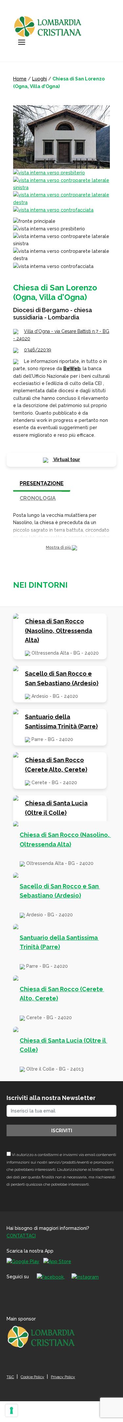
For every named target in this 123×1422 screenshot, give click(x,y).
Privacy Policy (63, 1377)
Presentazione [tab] (42, 483)
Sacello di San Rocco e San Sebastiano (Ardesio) (61, 678)
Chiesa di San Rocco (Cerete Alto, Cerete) (56, 764)
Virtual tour (66, 459)
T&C (10, 1377)
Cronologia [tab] (38, 498)
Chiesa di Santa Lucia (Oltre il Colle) (56, 808)
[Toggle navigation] (21, 42)
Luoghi (39, 78)
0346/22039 (37, 349)
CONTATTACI (21, 1235)
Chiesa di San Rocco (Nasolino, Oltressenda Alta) (58, 631)
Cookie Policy (32, 1377)
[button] (61, 548)
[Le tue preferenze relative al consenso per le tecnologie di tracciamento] (11, 1410)
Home (20, 78)
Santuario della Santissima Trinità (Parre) (61, 721)
